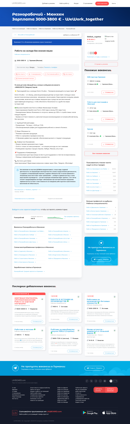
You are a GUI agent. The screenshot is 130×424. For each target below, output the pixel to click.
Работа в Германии (63, 391)
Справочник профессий (37, 395)
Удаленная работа (63, 398)
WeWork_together (94, 37)
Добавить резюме (48, 3)
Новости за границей (37, 400)
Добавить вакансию (110, 389)
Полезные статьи (35, 398)
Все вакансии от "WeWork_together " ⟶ (27, 189)
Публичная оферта (81, 387)
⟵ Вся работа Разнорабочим (25, 34)
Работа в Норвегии (63, 393)
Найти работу (64, 3)
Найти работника (35, 393)
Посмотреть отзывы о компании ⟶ (98, 57)
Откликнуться (109, 92)
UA (113, 381)
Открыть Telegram (102, 259)
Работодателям (102, 3)
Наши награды (16, 397)
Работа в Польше (62, 389)
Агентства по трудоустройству (40, 387)
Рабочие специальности (22, 54)
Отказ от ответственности (81, 394)
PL (116, 381)
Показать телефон (50, 67)
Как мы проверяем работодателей (81, 390)
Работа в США (61, 400)
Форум (76, 3)
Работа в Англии (62, 395)
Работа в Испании (63, 397)
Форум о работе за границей (39, 391)
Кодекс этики (79, 402)
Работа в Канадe (62, 402)
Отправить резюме (101, 64)
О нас (14, 387)
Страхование (87, 3)
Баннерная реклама (18, 395)
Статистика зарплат (36, 397)
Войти (114, 3)
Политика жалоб (80, 400)
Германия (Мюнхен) (36, 60)
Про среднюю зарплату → (71, 217)
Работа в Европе (62, 387)
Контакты (15, 398)
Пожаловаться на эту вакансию (24, 198)
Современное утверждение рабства (82, 397)
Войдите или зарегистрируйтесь (26, 210)
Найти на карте (35, 389)
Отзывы (14, 391)
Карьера (14, 389)
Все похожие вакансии (101, 153)
